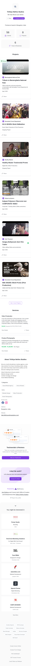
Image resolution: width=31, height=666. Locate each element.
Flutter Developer (9, 628)
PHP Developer (20, 625)
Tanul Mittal (15, 555)
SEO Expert (15, 637)
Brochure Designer (23, 631)
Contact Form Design (15, 649)
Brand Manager (6, 631)
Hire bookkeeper (15, 653)
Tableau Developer (20, 628)
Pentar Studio (15, 522)
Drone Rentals (20, 385)
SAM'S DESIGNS (15, 605)
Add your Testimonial (15, 457)
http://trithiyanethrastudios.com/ (10, 415)
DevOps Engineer (10, 625)
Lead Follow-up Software (15, 661)
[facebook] (3, 403)
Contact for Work (19, 18)
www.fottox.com (15, 571)
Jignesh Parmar (15, 588)
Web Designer (8, 634)
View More (15, 615)
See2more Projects (15, 303)
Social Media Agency (8, 385)
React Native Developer (19, 634)
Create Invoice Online (15, 646)
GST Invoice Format (15, 657)
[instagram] (6, 403)
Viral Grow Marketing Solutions (15, 538)
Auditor (14, 631)
